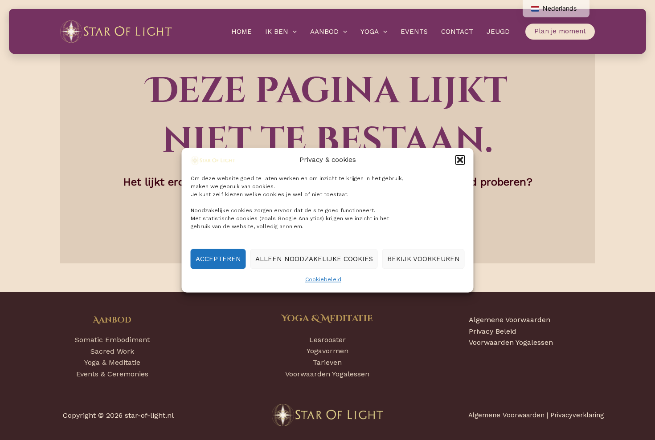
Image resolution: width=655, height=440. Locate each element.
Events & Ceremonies (112, 374)
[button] (460, 160)
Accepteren (218, 259)
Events (414, 32)
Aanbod (324, 32)
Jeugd (498, 32)
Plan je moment (560, 31)
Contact (457, 32)
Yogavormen (327, 351)
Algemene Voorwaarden (509, 319)
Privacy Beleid (492, 331)
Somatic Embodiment (112, 339)
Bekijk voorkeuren (423, 259)
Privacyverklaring (577, 415)
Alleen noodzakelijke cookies (314, 259)
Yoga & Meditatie (112, 362)
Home (241, 32)
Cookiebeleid (323, 280)
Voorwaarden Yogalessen (327, 374)
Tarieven (327, 362)
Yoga (369, 32)
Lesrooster (327, 339)
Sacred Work (112, 351)
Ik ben (276, 32)
